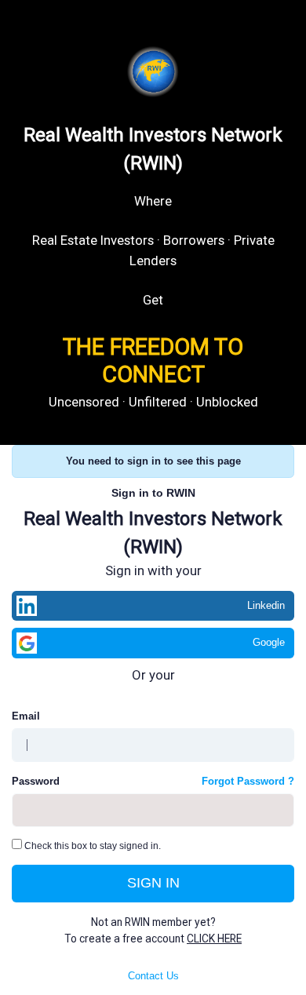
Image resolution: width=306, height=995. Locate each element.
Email (26, 716)
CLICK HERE (214, 938)
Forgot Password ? (248, 781)
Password (36, 781)
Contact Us (153, 976)
